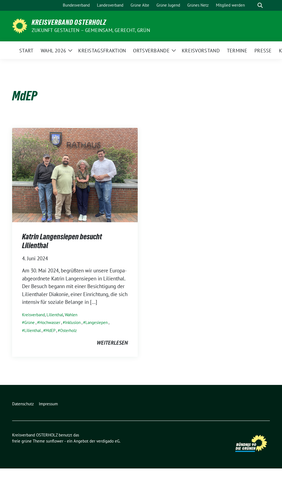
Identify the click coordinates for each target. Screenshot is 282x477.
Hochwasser (49, 322)
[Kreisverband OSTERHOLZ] (19, 25)
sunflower (54, 441)
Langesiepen (96, 322)
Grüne (29, 322)
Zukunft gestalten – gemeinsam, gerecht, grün (91, 30)
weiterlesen (112, 342)
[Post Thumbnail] (75, 174)
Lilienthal (55, 314)
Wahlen (71, 314)
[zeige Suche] (260, 5)
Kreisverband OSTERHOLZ (69, 22)
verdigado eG (108, 441)
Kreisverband (33, 314)
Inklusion (73, 322)
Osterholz (68, 330)
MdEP (50, 330)
